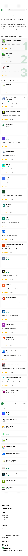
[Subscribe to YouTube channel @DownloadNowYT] (8, 545)
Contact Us (4, 519)
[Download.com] (4, 10)
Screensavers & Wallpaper (22, 15)
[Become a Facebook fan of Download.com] (3, 545)
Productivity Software (13, 15)
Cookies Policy (4, 533)
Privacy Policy (4, 528)
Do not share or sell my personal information (11, 535)
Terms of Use (4, 530)
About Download (5, 515)
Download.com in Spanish (7, 522)
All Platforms (4, 15)
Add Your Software (5, 517)
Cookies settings (5, 537)
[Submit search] (9, 10)
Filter (2, 33)
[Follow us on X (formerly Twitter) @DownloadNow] (5, 545)
